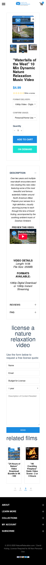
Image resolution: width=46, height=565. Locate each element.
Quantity (17, 125)
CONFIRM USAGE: (21, 112)
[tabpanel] (14, 465)
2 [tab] (20, 488)
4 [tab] (30, 488)
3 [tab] (25, 488)
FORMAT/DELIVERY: (21, 99)
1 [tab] (15, 488)
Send (23, 430)
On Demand (25, 149)
